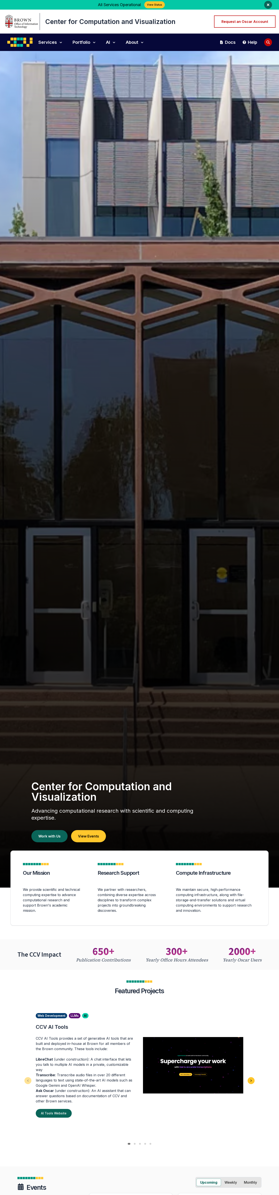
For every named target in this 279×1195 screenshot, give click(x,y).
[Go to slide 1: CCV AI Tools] (129, 1144)
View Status (154, 4)
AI (108, 42)
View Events (88, 836)
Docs (230, 42)
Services (47, 42)
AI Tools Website (53, 1113)
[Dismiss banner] (268, 5)
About (132, 42)
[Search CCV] (268, 42)
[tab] (208, 1182)
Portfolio (81, 42)
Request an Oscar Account (244, 21)
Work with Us (49, 836)
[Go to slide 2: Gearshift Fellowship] (135, 1144)
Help (252, 42)
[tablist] (228, 1182)
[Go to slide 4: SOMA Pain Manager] (145, 1144)
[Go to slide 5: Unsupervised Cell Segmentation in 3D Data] (150, 1144)
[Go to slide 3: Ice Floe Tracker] (140, 1144)
